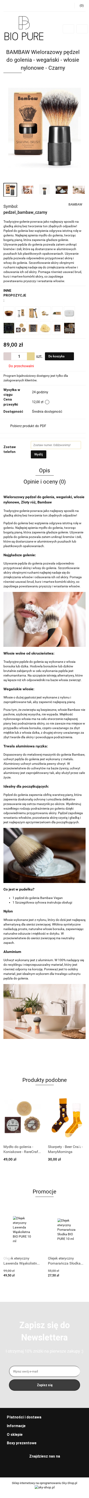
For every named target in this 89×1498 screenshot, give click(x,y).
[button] (44, 1417)
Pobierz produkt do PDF (28, 426)
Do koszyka (56, 356)
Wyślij (38, 454)
